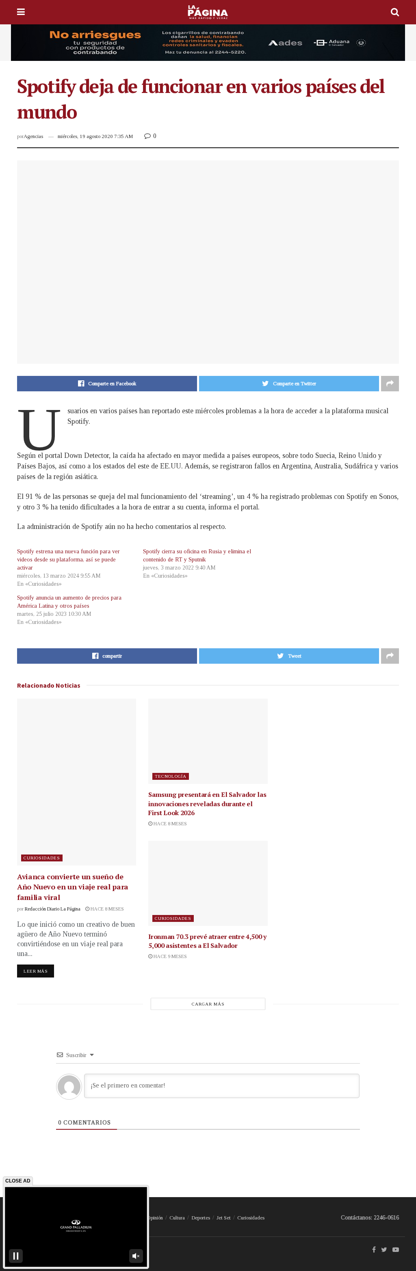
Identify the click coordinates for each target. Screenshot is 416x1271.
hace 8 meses (106, 909)
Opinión (155, 1218)
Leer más (36, 971)
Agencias (33, 136)
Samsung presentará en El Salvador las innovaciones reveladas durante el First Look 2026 (207, 803)
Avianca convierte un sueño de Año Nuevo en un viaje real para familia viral (72, 887)
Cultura (177, 1218)
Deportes (200, 1218)
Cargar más (208, 1003)
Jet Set (224, 1218)
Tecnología (170, 776)
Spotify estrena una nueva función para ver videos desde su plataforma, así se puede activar (68, 559)
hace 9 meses (169, 956)
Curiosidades (42, 857)
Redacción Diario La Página (52, 909)
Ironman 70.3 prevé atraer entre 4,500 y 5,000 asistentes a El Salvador (207, 941)
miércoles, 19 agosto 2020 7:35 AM (95, 136)
